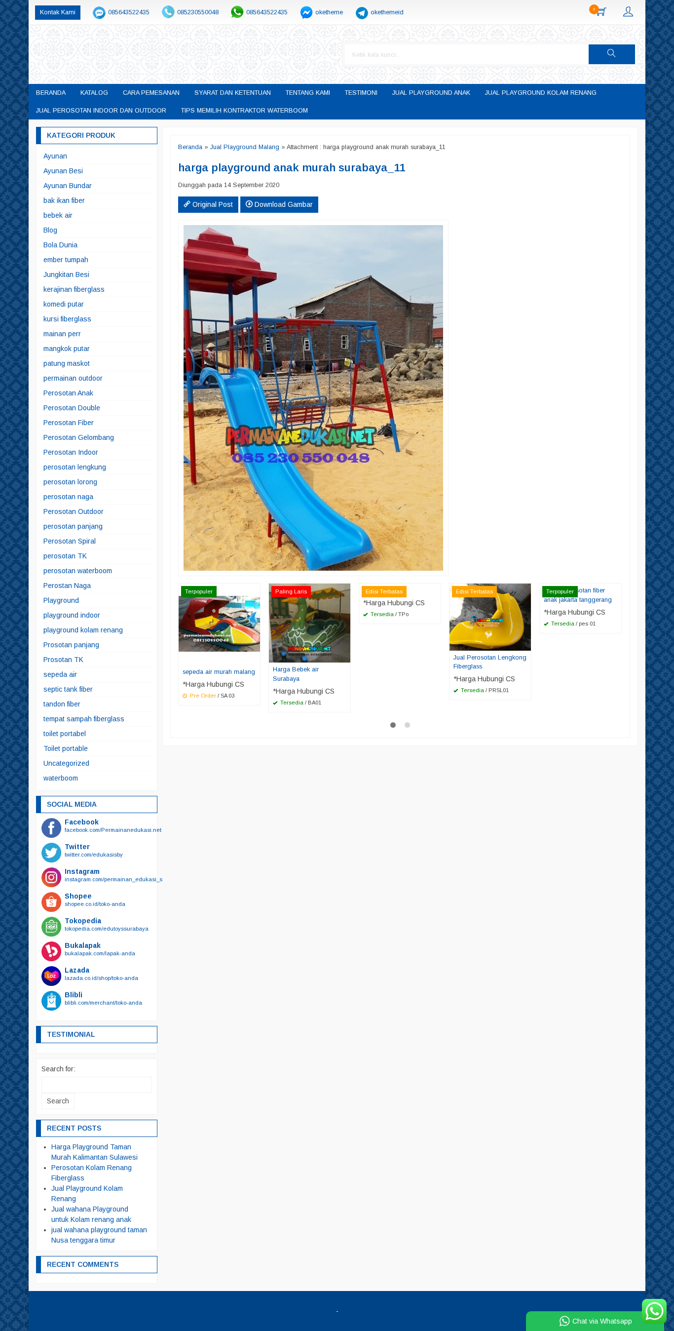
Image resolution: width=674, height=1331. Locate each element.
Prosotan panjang (71, 645)
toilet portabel (64, 734)
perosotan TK (65, 556)
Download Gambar (283, 204)
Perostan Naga (67, 585)
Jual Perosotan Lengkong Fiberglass (489, 662)
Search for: (58, 1069)
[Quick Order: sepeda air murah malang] (254, 657)
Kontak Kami (57, 12)
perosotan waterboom (77, 571)
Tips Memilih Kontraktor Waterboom (244, 110)
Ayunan (55, 156)
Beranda (51, 92)
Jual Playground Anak (431, 92)
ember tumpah (65, 260)
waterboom (60, 778)
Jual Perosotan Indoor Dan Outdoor (101, 110)
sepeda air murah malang (219, 671)
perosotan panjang (73, 526)
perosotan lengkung (74, 467)
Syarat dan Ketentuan (232, 92)
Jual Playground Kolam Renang (541, 92)
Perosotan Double (71, 408)
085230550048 (198, 12)
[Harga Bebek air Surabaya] (309, 622)
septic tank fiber (68, 689)
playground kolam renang (83, 630)
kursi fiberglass (67, 319)
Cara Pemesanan (151, 92)
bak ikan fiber (64, 200)
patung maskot (66, 363)
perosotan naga (68, 497)
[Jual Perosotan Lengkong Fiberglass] (490, 617)
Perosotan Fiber (68, 423)
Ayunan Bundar (67, 186)
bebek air (58, 215)
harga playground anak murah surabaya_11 (291, 167)
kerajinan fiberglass (74, 289)
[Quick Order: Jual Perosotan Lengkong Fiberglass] (525, 643)
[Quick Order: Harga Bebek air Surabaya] (344, 655)
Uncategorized (66, 763)
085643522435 (129, 12)
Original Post (211, 204)
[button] (612, 54)
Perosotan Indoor (70, 452)
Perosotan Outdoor (73, 511)
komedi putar (63, 304)
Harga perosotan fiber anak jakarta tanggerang (578, 595)
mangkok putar (66, 348)
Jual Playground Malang (244, 147)
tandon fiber (61, 704)
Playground (61, 600)
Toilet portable (65, 748)
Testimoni (361, 92)
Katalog (94, 92)
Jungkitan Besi (66, 274)
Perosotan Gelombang (78, 437)
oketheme (329, 12)
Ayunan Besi (63, 171)
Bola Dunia (60, 245)
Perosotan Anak (68, 393)
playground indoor (71, 615)
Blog (50, 230)
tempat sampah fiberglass (83, 719)
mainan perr (62, 334)
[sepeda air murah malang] (219, 623)
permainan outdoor (73, 378)
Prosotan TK (63, 660)
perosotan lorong (70, 482)
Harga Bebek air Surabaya (296, 674)
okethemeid (387, 12)
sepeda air (60, 674)
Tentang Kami (308, 92)
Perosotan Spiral (69, 541)
